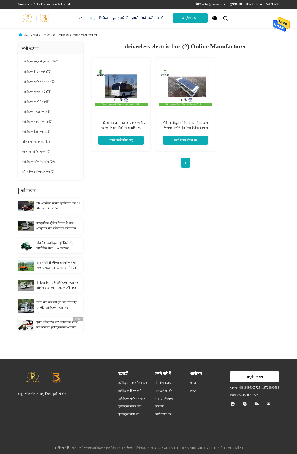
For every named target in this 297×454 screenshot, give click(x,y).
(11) (36, 141)
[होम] (35, 18)
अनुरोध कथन (190, 18)
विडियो (103, 18)
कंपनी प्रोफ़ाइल (163, 383)
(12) (36, 131)
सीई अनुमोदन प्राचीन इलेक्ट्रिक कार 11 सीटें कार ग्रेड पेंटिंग (58, 206)
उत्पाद (90, 18)
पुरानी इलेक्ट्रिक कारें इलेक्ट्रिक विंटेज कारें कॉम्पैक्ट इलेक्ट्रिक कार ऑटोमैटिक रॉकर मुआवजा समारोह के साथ (57, 325)
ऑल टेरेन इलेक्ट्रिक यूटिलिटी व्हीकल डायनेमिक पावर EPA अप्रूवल (56, 245)
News (193, 390)
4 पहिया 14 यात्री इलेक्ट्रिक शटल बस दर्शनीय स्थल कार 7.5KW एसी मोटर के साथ (57, 285)
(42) (36, 111)
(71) (36, 91)
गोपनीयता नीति (62, 447)
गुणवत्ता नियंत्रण (164, 398)
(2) (38, 171)
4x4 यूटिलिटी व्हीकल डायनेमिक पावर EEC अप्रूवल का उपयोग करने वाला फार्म (56, 266)
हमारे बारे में (120, 18)
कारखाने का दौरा (164, 390)
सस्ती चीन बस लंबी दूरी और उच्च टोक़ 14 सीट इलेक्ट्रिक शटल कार (56, 305)
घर (80, 18)
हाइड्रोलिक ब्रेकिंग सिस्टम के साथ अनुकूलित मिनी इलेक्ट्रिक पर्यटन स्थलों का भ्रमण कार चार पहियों (57, 226)
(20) (38, 161)
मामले (193, 383)
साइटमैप (159, 406)
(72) (36, 71)
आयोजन (163, 18)
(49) (35, 101)
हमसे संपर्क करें (142, 18)
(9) (36, 151)
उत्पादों (34, 35)
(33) (39, 81)
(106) (40, 61)
